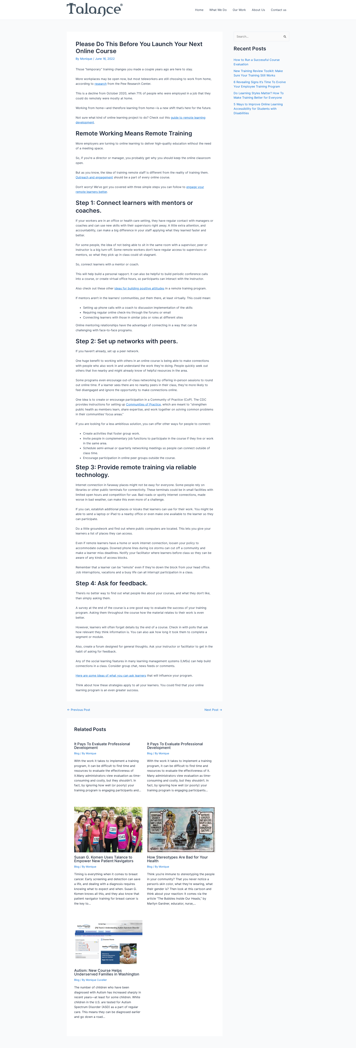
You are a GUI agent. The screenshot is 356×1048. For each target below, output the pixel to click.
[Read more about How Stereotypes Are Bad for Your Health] (181, 829)
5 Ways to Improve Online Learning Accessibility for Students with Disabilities (258, 108)
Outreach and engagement (94, 177)
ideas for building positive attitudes (139, 288)
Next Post (213, 709)
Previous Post (78, 709)
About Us (258, 10)
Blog (77, 753)
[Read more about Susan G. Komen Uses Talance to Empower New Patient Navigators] (108, 829)
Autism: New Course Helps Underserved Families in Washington (106, 972)
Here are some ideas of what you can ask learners (111, 675)
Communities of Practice (143, 404)
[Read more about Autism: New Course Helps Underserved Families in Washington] (108, 943)
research (101, 83)
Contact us (278, 10)
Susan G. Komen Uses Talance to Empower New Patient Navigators (104, 859)
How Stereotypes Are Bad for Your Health (177, 859)
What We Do (218, 10)
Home (199, 10)
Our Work (239, 10)
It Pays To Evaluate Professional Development (102, 746)
